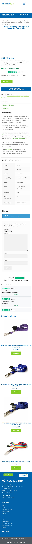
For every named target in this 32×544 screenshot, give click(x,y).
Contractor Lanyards (12, 96)
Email (6, 260)
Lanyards (9, 21)
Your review (7, 233)
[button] (24, 4)
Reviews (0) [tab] (5, 108)
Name (6, 253)
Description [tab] (5, 102)
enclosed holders (10, 135)
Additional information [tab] (8, 105)
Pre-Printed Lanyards (18, 21)
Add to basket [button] (16, 353)
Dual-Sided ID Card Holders (19, 138)
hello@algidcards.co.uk (8, 497)
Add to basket (7, 82)
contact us (9, 149)
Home (4, 21)
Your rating (7, 229)
